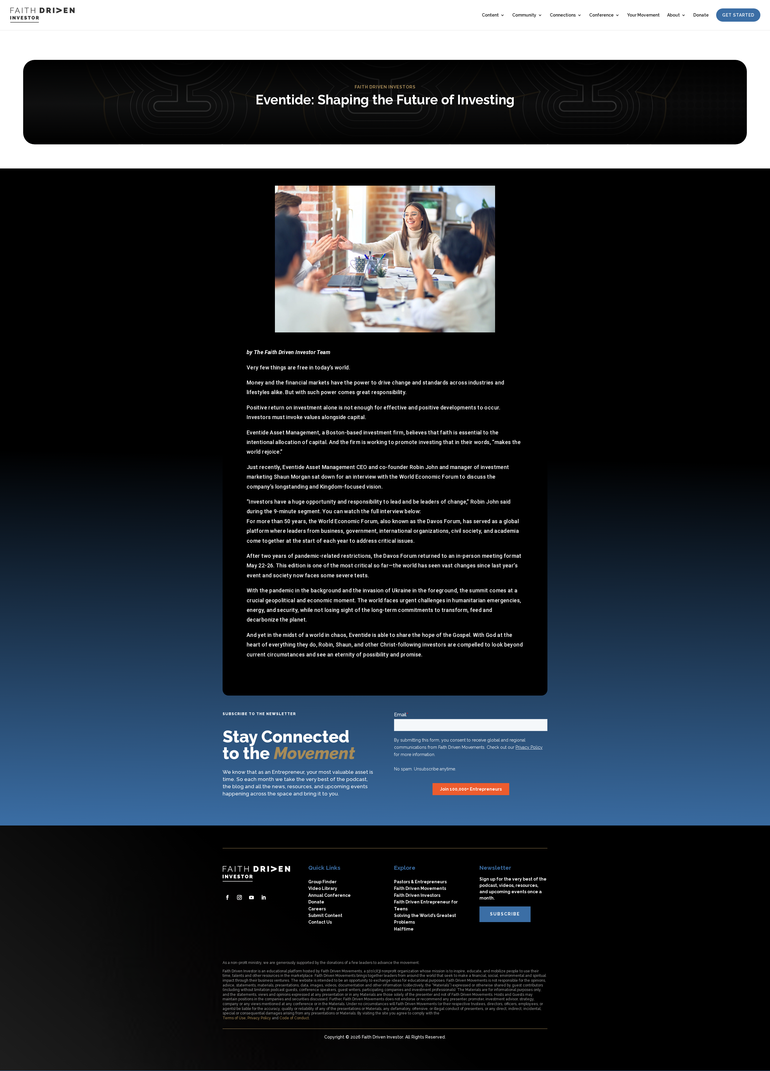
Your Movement (643, 15)
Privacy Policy (259, 1018)
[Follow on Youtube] (251, 897)
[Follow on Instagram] (239, 897)
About (673, 15)
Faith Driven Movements (420, 888)
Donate (701, 15)
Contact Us (320, 922)
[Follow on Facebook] (227, 897)
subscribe (505, 914)
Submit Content (325, 915)
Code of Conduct (294, 1018)
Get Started (738, 15)
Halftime (404, 929)
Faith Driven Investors (417, 895)
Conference (601, 15)
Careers (317, 908)
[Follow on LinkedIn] (263, 897)
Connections (563, 15)
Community (524, 15)
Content (490, 15)
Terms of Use (234, 1018)
